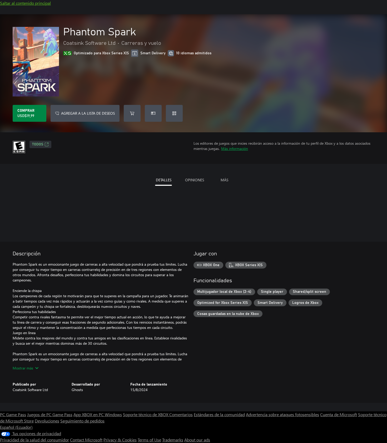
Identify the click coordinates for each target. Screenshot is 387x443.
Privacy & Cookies (120, 439)
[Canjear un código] (174, 113)
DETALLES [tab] (163, 179)
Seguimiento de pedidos (82, 420)
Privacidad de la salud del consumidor (34, 439)
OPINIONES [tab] (194, 179)
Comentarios (181, 414)
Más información (234, 148)
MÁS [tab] (224, 179)
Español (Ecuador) (16, 427)
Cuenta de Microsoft (338, 414)
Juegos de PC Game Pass (49, 414)
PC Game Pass (13, 414)
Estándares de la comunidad (219, 414)
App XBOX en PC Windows (97, 414)
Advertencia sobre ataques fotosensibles (282, 414)
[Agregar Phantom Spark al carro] (132, 113)
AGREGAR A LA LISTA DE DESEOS (88, 113)
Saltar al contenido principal (25, 3)
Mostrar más (23, 368)
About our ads (197, 439)
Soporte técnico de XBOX (146, 414)
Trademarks (172, 439)
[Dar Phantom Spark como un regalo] (153, 113)
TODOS (37, 144)
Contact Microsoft (86, 439)
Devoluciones (47, 420)
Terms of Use (149, 439)
